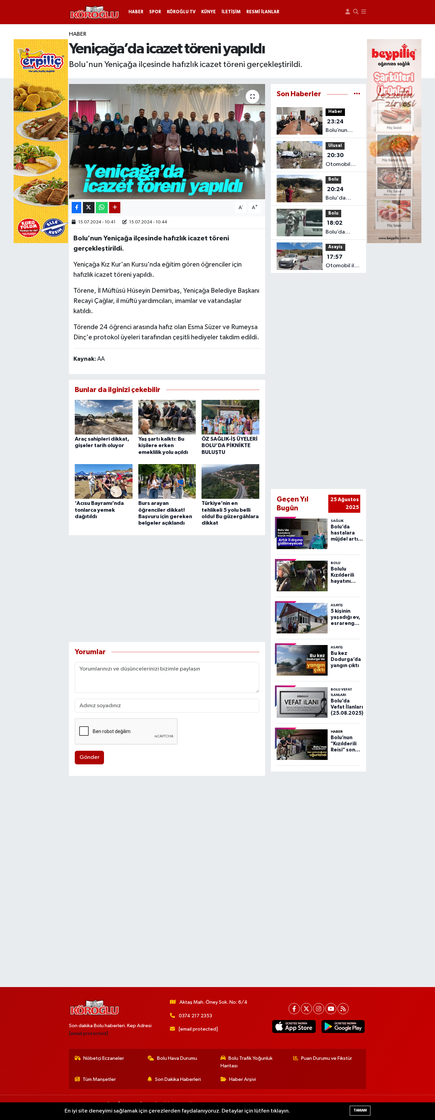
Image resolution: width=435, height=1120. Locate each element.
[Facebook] (294, 1008)
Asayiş (335, 247)
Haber (77, 34)
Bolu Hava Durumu (177, 1058)
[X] (306, 1008)
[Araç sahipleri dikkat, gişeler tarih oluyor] (104, 417)
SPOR (155, 12)
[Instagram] (318, 1008)
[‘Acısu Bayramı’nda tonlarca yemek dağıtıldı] (104, 481)
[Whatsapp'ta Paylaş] (102, 207)
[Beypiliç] (394, 141)
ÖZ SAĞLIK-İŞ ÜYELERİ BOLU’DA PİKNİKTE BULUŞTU (230, 445)
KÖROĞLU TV (181, 12)
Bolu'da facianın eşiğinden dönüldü (338, 194)
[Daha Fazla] (114, 207)
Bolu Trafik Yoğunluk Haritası (247, 1062)
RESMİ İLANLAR (262, 12)
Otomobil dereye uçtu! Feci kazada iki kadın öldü (342, 160)
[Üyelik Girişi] (347, 12)
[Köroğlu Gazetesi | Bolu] (94, 12)
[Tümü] (357, 94)
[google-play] (343, 1026)
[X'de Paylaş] (88, 207)
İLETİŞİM (231, 12)
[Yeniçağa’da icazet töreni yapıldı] (167, 141)
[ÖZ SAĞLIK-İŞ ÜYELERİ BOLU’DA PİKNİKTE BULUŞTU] (230, 417)
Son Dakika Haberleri (178, 1079)
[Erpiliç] (41, 141)
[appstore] (294, 1026)
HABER (135, 12)
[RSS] (343, 1008)
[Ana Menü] (363, 12)
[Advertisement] (167, 588)
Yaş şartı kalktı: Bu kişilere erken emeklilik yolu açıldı (163, 445)
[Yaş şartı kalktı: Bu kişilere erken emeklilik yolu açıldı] (167, 417)
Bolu (333, 179)
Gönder (90, 757)
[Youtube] (330, 1008)
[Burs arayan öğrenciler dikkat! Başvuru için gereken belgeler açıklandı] (167, 481)
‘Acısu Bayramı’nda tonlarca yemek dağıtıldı (99, 509)
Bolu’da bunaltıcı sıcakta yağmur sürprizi (337, 228)
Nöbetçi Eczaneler (103, 1058)
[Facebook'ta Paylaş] (76, 207)
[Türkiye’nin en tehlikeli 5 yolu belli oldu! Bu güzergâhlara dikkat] (230, 481)
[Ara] (356, 12)
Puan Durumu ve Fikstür (326, 1058)
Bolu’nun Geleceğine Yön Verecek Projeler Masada (341, 127)
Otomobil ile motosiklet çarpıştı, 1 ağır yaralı (342, 262)
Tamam (360, 1110)
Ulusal (335, 145)
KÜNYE (208, 12)
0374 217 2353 (195, 1015)
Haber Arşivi (242, 1079)
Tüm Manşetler (99, 1079)
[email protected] (88, 1033)
